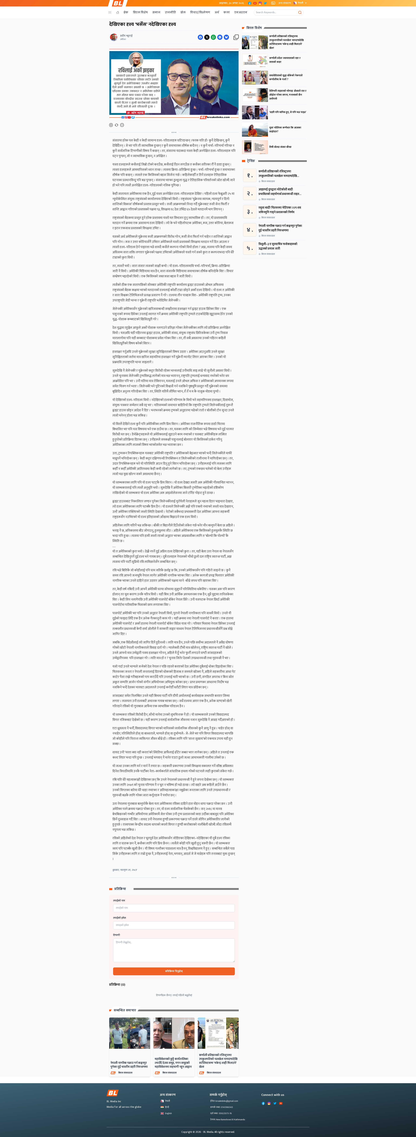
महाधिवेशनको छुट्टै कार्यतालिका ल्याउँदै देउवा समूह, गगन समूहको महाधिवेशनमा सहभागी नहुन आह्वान (173, 1063)
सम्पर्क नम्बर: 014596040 (221, 1107)
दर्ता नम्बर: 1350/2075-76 (221, 1113)
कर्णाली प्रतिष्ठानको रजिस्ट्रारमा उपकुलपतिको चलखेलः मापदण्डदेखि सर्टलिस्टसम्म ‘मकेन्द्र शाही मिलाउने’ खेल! (218, 1061)
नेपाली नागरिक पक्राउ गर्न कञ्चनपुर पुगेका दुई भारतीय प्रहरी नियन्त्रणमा (129, 1065)
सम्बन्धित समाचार (125, 1010)
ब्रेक (126, 12)
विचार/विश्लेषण (200, 12)
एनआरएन (240, 12)
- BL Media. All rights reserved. (218, 1132)
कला (226, 12)
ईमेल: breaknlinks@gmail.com (224, 1101)
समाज (156, 12)
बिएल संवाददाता (125, 1073)
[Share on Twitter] (206, 37)
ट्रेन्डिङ (251, 161)
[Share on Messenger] (219, 37)
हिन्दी (167, 1107)
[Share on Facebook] (200, 37)
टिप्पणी (116, 935)
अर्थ (217, 12)
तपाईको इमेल (119, 918)
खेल (183, 12)
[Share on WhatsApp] (213, 37)
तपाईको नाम (119, 901)
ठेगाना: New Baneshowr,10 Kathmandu (227, 1119)
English (168, 1113)
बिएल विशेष (140, 12)
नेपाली (300, 3)
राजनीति (170, 12)
